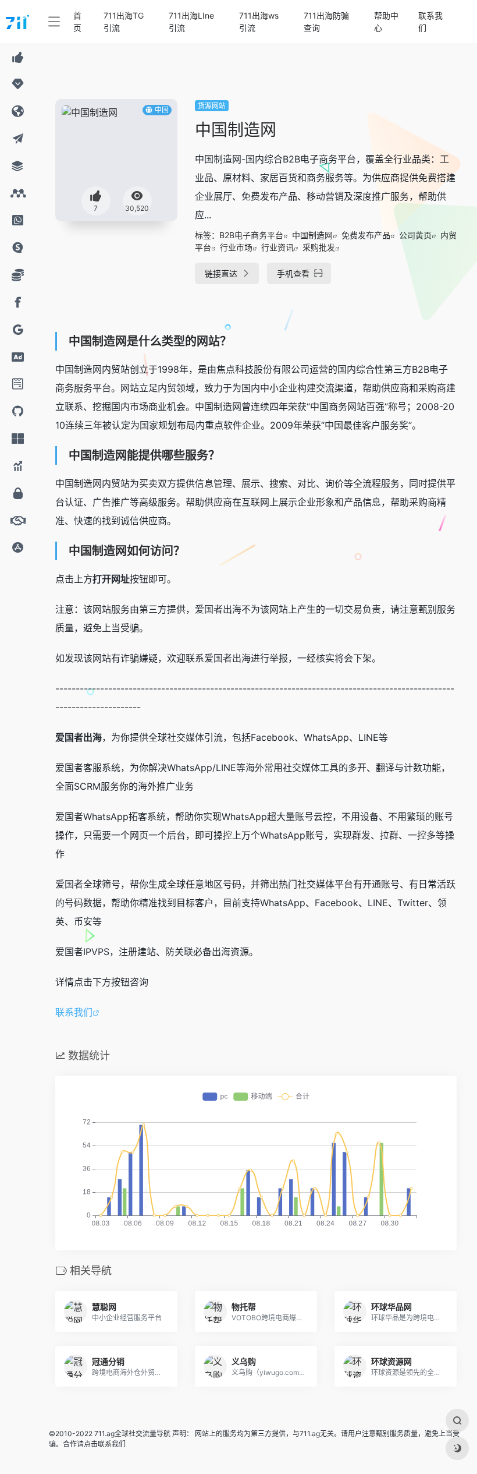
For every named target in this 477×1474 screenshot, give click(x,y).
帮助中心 (386, 21)
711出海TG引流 (124, 21)
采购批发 (318, 247)
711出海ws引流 (259, 21)
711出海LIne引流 (191, 21)
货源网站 (212, 105)
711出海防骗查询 (326, 21)
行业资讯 (277, 247)
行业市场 (236, 247)
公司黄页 (415, 235)
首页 (77, 21)
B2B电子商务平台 (251, 235)
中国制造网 (312, 235)
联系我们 (430, 21)
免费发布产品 (365, 235)
